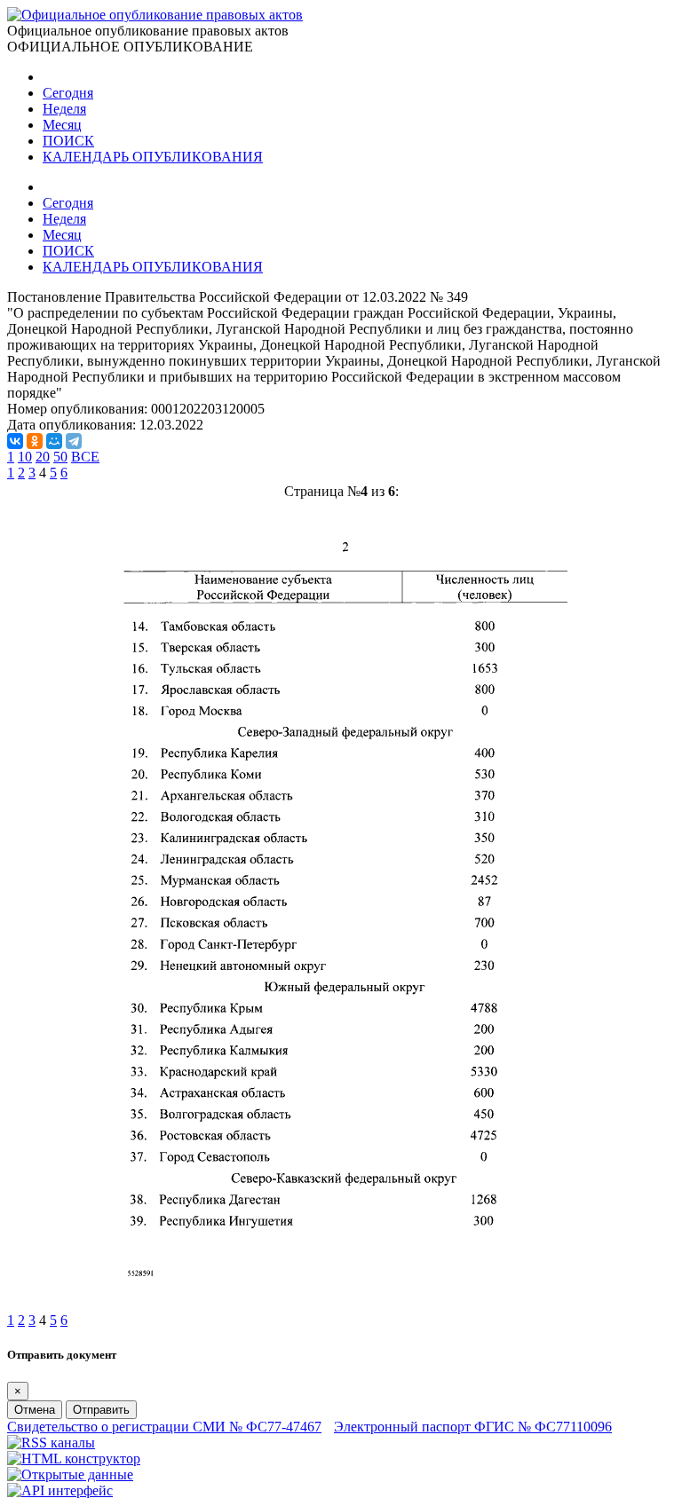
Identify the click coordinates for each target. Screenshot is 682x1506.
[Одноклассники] (35, 441)
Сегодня (68, 92)
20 (43, 456)
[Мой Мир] (54, 441)
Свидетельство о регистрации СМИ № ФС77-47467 (164, 1426)
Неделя (64, 108)
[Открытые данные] (70, 1474)
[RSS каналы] (51, 1442)
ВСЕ (85, 456)
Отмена (34, 1409)
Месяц (62, 124)
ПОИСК (68, 140)
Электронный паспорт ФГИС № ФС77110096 (473, 1426)
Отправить (101, 1409)
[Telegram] (74, 441)
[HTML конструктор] (73, 1458)
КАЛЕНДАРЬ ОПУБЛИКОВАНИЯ (153, 156)
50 (60, 456)
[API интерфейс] (60, 1490)
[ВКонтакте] (15, 441)
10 (25, 456)
